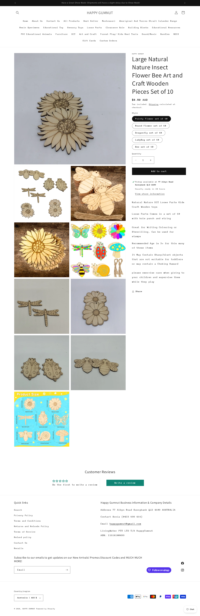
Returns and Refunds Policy (31, 526)
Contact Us (21, 543)
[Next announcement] (184, 3)
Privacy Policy (23, 515)
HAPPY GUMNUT (28, 609)
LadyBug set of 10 (147, 140)
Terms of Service (25, 532)
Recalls (18, 548)
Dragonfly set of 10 (148, 133)
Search (18, 510)
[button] (17, 12)
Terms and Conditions (27, 521)
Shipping (154, 104)
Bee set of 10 (144, 147)
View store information (150, 194)
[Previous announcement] (15, 3)
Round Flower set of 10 (150, 126)
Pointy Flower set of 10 (151, 119)
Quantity (136, 154)
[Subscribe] (66, 570)
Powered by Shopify (45, 609)
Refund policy (23, 537)
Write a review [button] (125, 482)
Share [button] (139, 291)
